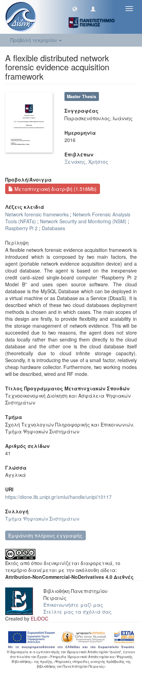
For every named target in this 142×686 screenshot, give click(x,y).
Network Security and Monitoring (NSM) (83, 221)
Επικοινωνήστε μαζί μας (73, 604)
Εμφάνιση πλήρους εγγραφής (45, 535)
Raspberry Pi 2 (21, 228)
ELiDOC (39, 618)
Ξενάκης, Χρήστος (86, 161)
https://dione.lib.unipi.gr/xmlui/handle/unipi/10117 (58, 496)
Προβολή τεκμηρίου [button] (34, 40)
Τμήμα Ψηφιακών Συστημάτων (42, 518)
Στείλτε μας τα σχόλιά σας (77, 611)
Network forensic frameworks (37, 214)
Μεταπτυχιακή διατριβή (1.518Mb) (55, 188)
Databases (53, 228)
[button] (75, 8)
